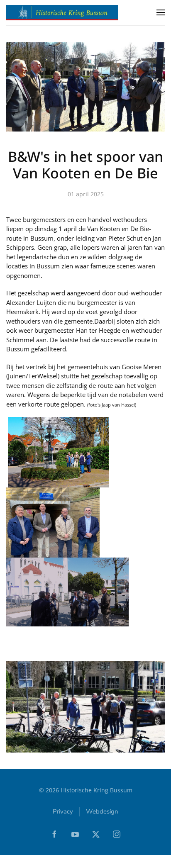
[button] (160, 12)
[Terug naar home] (62, 12)
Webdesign (102, 811)
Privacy (63, 811)
